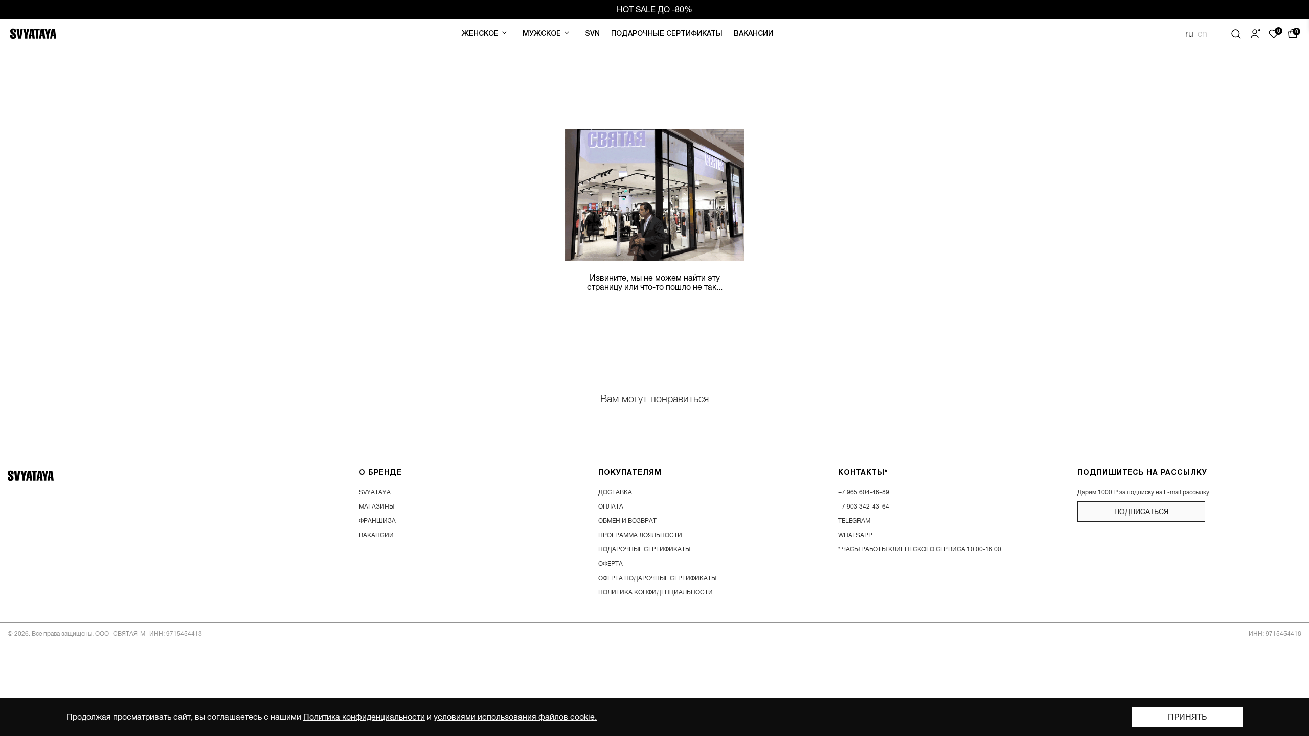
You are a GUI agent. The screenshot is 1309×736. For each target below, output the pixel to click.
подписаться (1141, 512)
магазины (376, 506)
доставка (615, 492)
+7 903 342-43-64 (863, 506)
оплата (610, 506)
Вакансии (753, 34)
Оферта (610, 563)
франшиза (377, 520)
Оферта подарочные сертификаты (657, 578)
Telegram (854, 520)
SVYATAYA (375, 492)
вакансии (376, 535)
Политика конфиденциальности (364, 717)
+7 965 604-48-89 (863, 492)
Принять (1187, 717)
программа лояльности (640, 535)
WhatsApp (855, 535)
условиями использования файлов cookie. (515, 717)
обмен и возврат (627, 520)
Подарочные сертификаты (667, 34)
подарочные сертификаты (644, 549)
